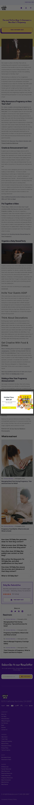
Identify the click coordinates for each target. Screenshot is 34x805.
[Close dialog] (32, 392)
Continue (9, 407)
